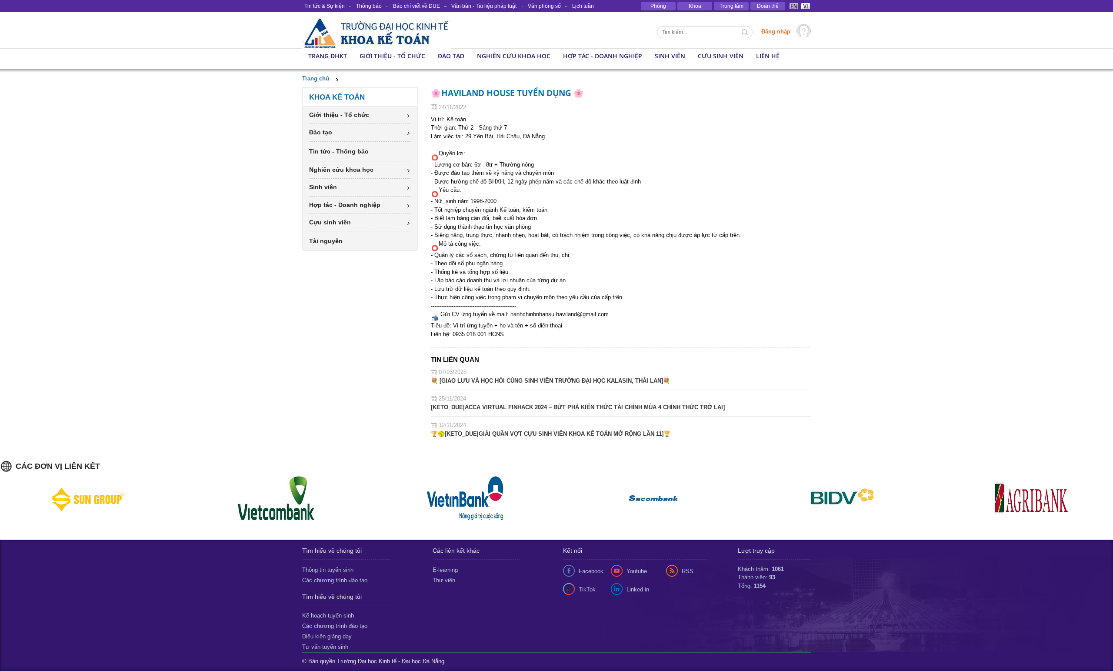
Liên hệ (768, 56)
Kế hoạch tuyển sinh (328, 615)
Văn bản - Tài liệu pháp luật (484, 6)
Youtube (636, 571)
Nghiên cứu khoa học (513, 56)
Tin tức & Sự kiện (324, 6)
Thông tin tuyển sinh (327, 570)
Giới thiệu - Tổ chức (392, 56)
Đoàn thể (768, 6)
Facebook (591, 571)
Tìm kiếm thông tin (745, 33)
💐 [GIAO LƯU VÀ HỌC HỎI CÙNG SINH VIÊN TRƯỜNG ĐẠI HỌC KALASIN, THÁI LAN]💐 (550, 380)
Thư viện (444, 580)
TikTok (587, 589)
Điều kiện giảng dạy (327, 636)
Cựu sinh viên (720, 56)
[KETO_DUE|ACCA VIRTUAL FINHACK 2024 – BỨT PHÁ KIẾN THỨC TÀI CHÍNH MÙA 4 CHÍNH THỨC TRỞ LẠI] (578, 407)
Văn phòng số (544, 6)
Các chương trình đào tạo (334, 580)
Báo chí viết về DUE (416, 6)
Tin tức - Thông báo (339, 151)
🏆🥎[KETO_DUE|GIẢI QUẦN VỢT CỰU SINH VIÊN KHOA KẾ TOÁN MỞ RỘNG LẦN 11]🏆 (550, 434)
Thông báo (369, 6)
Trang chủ (315, 78)
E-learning (445, 570)
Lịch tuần (583, 6)
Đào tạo (451, 56)
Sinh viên (670, 56)
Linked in (637, 589)
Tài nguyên (326, 240)
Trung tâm (731, 6)
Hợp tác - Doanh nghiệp (602, 56)
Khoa (695, 6)
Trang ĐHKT (327, 56)
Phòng (658, 6)
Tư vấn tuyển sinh (325, 647)
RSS (687, 571)
